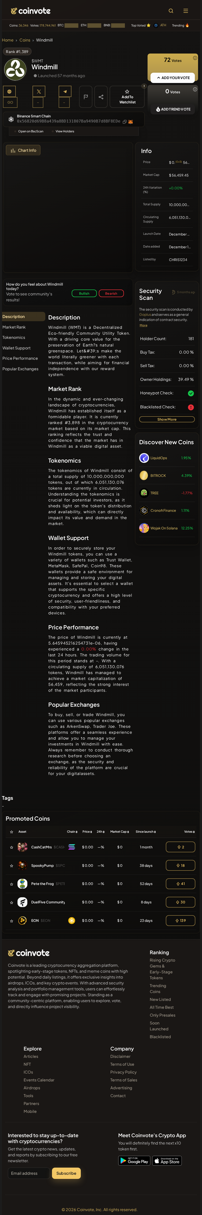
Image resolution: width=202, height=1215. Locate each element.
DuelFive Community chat (52, 902)
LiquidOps (159, 458)
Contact (118, 1095)
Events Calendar (39, 1079)
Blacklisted (160, 1036)
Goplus (145, 314)
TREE (154, 493)
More (143, 325)
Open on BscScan (30, 131)
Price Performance (20, 358)
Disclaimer (120, 1056)
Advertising (121, 1087)
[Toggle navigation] (185, 10)
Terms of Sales (123, 1079)
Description (13, 316)
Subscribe (66, 1173)
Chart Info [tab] (27, 150)
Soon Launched (159, 1025)
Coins (24, 39)
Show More (167, 419)
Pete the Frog (42, 883)
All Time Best (162, 1007)
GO (10, 102)
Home (8, 39)
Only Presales (162, 1015)
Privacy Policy (123, 1072)
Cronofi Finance (163, 510)
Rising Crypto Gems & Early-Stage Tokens (162, 968)
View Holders (65, 131)
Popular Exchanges (20, 368)
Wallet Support (16, 347)
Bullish (84, 293)
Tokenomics (13, 337)
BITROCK (158, 475)
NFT (27, 1064)
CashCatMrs (41, 847)
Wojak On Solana (164, 528)
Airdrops (32, 1087)
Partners (31, 1103)
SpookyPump (42, 865)
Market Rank (14, 327)
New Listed (160, 999)
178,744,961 (48, 25)
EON (35, 920)
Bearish (111, 293)
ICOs (28, 1072)
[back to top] (187, 1204)
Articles (31, 1056)
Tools (28, 1095)
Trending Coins (158, 988)
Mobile (30, 1111)
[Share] (101, 96)
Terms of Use (122, 1064)
